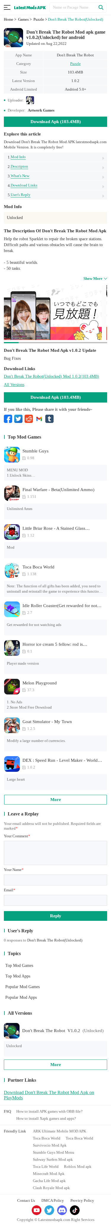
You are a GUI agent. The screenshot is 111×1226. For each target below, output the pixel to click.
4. (22, 185)
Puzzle (75, 63)
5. (19, 194)
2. (18, 166)
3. (18, 176)
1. (17, 157)
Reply (55, 915)
